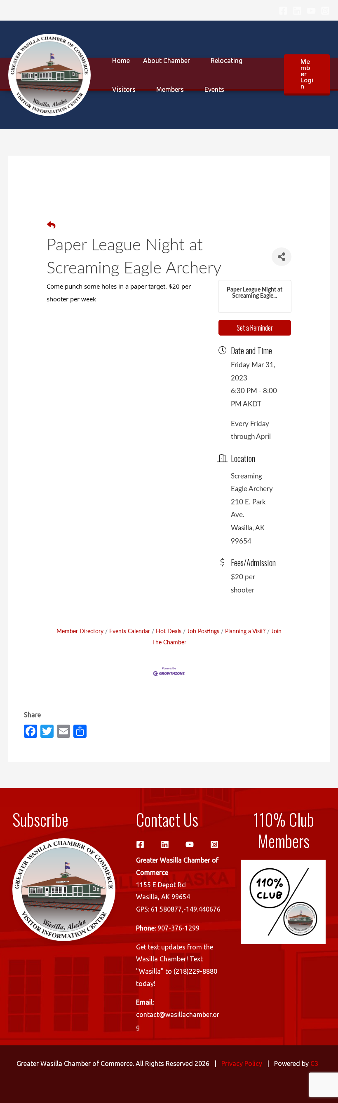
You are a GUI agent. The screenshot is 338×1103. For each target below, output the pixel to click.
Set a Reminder (255, 328)
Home (121, 60)
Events (214, 89)
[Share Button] (281, 256)
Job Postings (203, 631)
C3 (314, 1063)
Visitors (124, 89)
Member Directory (79, 631)
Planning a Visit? (245, 631)
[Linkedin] (297, 10)
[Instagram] (325, 10)
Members (170, 89)
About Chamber (166, 60)
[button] (307, 75)
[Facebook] (283, 10)
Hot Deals (168, 631)
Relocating (226, 60)
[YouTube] (311, 10)
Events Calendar (129, 631)
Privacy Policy (241, 1063)
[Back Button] (51, 226)
